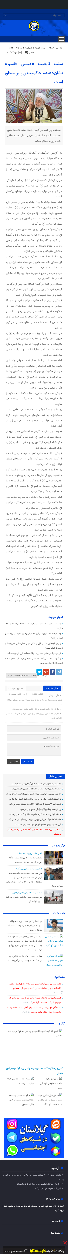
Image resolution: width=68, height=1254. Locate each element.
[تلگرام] (59, 672)
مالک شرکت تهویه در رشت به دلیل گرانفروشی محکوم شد (36, 783)
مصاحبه (59, 976)
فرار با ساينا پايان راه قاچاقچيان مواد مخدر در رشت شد (37, 824)
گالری (61, 1023)
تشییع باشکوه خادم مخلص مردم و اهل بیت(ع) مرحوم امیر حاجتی (34, 1070)
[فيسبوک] (52, 672)
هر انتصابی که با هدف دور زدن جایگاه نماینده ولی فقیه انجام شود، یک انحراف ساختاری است (25, 925)
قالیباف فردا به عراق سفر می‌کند (48, 1188)
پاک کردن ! (14, 761)
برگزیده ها (58, 845)
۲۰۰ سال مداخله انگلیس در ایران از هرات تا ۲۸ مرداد (39, 1184)
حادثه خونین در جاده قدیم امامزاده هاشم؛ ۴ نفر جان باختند (35, 814)
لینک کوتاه (41, 675)
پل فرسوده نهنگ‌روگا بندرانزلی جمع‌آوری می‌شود (40, 809)
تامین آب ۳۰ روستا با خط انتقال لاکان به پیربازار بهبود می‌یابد (35, 804)
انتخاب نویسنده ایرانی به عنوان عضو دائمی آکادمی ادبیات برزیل (33, 794)
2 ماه (24, 1012)
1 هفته (57, 992)
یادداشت (59, 913)
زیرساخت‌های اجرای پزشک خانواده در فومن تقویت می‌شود (35, 789)
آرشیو (55, 1168)
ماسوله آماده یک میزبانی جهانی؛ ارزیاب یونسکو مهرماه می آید (34, 819)
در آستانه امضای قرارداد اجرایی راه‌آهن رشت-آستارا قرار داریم (35, 799)
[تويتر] (39, 672)
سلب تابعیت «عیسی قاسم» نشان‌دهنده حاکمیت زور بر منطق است (34, 73)
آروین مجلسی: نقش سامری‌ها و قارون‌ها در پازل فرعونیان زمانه (34, 653)
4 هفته (26, 1002)
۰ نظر (31, 52)
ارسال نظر (27, 761)
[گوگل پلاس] (46, 672)
